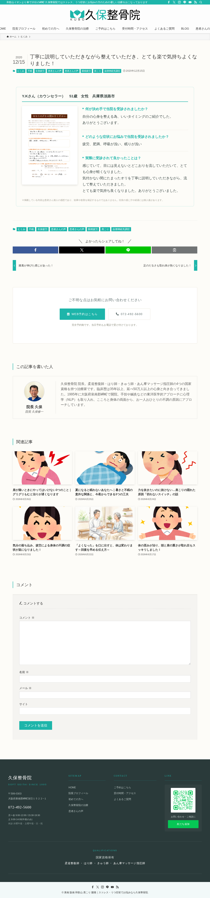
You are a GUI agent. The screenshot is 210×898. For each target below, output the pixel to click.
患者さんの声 (55, 71)
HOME (72, 787)
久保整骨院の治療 (78, 805)
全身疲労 (40, 71)
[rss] (195, 2)
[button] (35, 249)
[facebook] (168, 2)
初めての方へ (75, 799)
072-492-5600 (132, 314)
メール (25, 688)
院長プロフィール (78, 793)
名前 (24, 672)
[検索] (200, 2)
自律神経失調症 (112, 71)
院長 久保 (34, 407)
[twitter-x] (174, 2)
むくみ (20, 71)
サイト (23, 704)
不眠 (30, 71)
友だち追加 (183, 824)
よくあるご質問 (122, 799)
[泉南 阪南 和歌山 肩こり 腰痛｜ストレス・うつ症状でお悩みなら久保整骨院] (105, 15)
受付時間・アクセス (125, 793)
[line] (184, 2)
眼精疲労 (86, 71)
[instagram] (179, 2)
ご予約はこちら (122, 787)
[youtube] (190, 2)
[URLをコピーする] (174, 249)
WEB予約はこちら (85, 314)
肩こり (97, 71)
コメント (26, 617)
